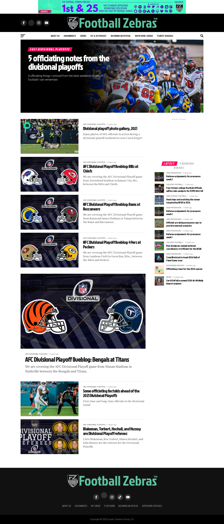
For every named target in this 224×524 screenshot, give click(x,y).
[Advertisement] (179, 140)
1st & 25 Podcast (98, 35)
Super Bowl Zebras (144, 35)
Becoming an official (121, 35)
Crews (83, 35)
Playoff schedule (165, 35)
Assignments (70, 35)
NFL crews (95, 505)
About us (55, 35)
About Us (66, 505)
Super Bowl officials (152, 505)
